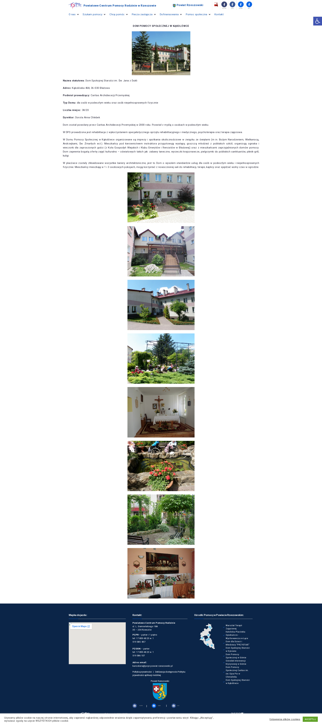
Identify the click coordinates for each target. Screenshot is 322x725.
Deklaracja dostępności (166, 672)
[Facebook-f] (224, 4)
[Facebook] (134, 706)
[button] (317, 21)
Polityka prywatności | (143, 672)
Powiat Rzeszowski (160, 681)
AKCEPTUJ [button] (310, 719)
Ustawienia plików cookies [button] (285, 719)
